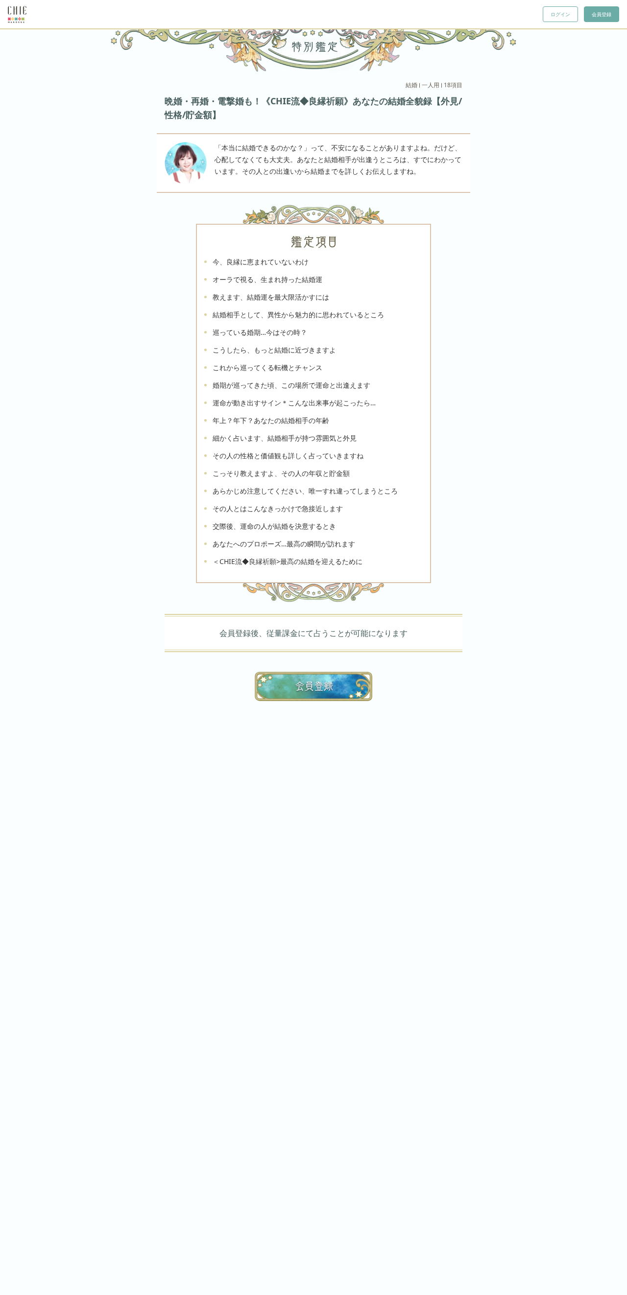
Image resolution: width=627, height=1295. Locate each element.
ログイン (560, 14)
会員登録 (601, 14)
